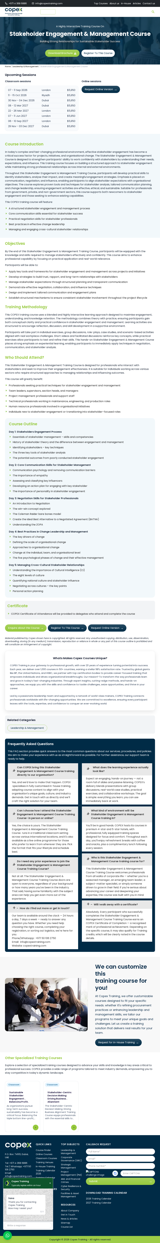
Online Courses (44, 1154)
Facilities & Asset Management (70, 1195)
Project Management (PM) (71, 1173)
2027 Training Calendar (98, 1202)
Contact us (149, 3)
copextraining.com (34, 945)
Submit (93, 1181)
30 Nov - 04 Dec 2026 (21, 100)
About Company (70, 1210)
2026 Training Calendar (98, 1198)
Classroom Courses (46, 1158)
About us (114, 3)
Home (8, 66)
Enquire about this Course (24, 628)
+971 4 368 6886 (18, 3)
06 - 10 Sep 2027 (18, 121)
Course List (67, 1226)
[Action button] (115, 1173)
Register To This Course (98, 53)
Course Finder (65, 11)
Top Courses (101, 3)
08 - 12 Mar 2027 (18, 105)
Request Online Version (99, 89)
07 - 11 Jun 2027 (17, 116)
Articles (137, 3)
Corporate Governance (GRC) (71, 1159)
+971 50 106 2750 (46, 938)
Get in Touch (68, 1214)
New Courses (48, 11)
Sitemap (65, 1222)
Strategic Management (68, 1166)
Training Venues (44, 1162)
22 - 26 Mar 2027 (18, 111)
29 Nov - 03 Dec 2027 (21, 126)
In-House (126, 3)
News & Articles (69, 1218)
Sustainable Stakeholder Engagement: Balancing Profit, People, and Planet (20, 1099)
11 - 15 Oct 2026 (17, 95)
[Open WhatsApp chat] (7, 1235)
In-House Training (45, 1166)
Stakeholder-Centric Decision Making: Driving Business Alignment (60, 1097)
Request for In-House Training (116, 1042)
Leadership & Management (25, 66)
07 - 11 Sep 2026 (17, 90)
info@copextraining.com (48, 3)
